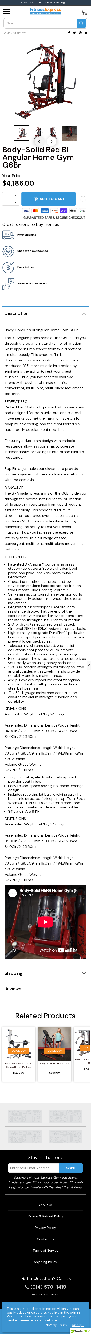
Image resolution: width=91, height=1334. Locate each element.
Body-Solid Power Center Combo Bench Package (18, 1065)
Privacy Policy (45, 1228)
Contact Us (45, 1239)
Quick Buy (18, 1051)
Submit (71, 1167)
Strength (20, 33)
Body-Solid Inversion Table (54, 1063)
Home (6, 33)
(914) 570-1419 (48, 1287)
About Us (45, 1205)
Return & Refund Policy (45, 1216)
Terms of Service (45, 1250)
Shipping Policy (45, 1262)
